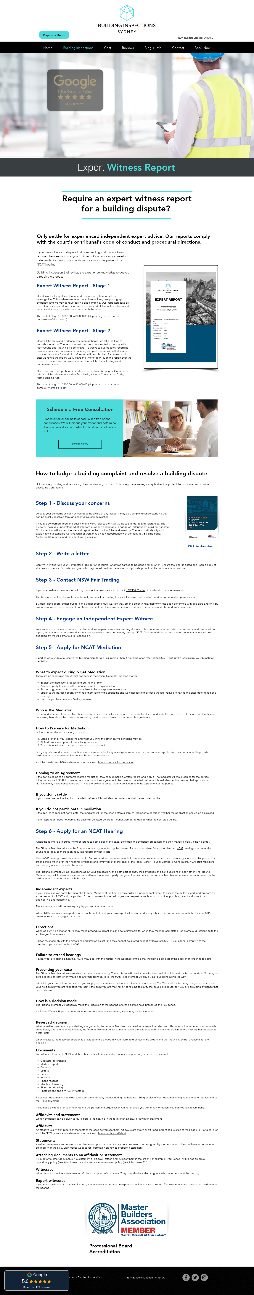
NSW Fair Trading (136, 590)
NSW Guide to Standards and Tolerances (134, 523)
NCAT (180, 848)
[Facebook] (186, 1277)
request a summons (192, 1107)
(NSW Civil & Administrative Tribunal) (188, 658)
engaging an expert (70, 916)
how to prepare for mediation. (116, 762)
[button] (80, 409)
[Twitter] (195, 1277)
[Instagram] (204, 1277)
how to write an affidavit (112, 1133)
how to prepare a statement (126, 1147)
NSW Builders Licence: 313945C (195, 37)
